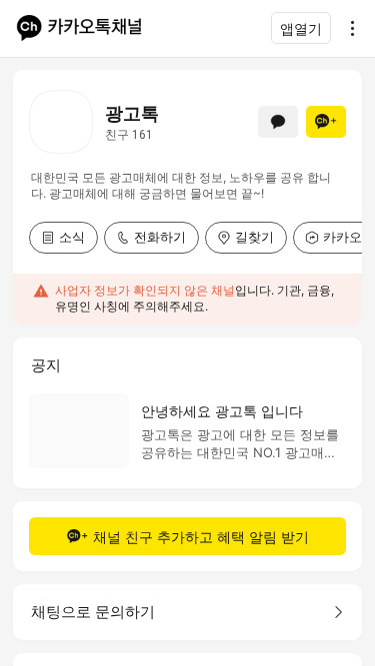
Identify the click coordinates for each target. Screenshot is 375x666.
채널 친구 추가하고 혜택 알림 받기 (201, 536)
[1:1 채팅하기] (278, 122)
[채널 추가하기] (326, 122)
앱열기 (301, 28)
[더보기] (347, 28)
